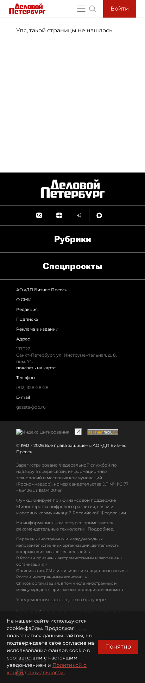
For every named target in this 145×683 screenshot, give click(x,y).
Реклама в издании (37, 329)
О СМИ (24, 299)
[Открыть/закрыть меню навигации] (81, 9)
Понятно (118, 646)
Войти (120, 8)
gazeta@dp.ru (31, 407)
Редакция (27, 309)
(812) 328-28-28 (32, 387)
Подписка (27, 319)
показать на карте (36, 367)
